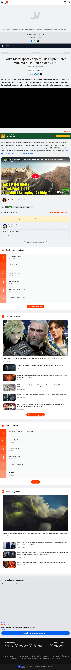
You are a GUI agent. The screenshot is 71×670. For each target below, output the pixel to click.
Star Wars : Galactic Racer (17, 298)
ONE (40, 37)
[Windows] (60, 645)
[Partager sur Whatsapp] (35, 41)
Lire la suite (4, 629)
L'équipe (11, 656)
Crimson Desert (14, 448)
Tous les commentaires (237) (59, 212)
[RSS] (26, 645)
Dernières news (36, 52)
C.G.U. (33, 656)
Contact (3, 656)
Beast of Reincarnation (16, 465)
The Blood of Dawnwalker (17, 289)
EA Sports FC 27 (14, 265)
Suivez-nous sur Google (36, 70)
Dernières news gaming (35, 415)
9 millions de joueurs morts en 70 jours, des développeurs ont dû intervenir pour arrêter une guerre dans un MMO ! (35, 535)
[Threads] (35, 645)
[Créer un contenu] (69, 30)
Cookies (15, 658)
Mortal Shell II (13, 440)
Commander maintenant (62, 136)
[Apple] (56, 645)
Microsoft (15, 207)
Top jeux (35, 482)
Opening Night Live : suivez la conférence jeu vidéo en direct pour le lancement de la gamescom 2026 (34, 358)
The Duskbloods (14, 281)
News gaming (14, 29)
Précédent (5, 52)
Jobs (58, 658)
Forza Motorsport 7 (35, 34)
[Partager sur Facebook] (32, 41)
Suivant (66, 52)
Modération (46, 656)
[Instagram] (16, 645)
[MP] (16, 225)
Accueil (3, 29)
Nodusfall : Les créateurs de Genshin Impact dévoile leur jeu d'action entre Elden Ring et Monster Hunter (42, 376)
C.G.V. (39, 656)
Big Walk (11, 473)
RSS (53, 658)
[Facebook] (7, 645)
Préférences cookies (34, 658)
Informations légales (22, 656)
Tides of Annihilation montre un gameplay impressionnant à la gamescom (40, 365)
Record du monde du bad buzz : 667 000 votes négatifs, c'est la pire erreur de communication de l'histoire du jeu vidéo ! (40, 405)
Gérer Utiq (23, 658)
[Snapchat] (40, 645)
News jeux (21, 29)
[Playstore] (51, 645)
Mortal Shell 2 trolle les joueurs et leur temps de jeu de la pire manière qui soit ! (42, 394)
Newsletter (46, 658)
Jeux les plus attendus (35, 306)
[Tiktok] (30, 645)
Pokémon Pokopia (14, 456)
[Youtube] (21, 645)
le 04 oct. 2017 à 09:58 (14, 228)
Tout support (32, 37)
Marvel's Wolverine (15, 273)
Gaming (8, 29)
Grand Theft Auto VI (15, 256)
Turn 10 (22, 207)
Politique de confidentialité (60, 656)
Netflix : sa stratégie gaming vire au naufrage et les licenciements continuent (41, 562)
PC (37, 37)
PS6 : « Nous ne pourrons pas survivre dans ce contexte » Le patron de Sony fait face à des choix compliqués (42, 544)
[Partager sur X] (38, 41)
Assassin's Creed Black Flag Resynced (21, 432)
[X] (11, 645)
